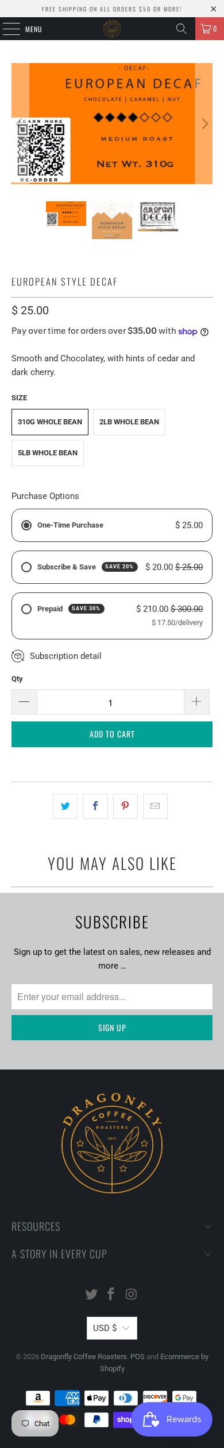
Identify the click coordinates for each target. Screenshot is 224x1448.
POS (137, 1356)
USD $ (105, 1328)
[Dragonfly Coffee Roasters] (112, 28)
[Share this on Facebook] (95, 806)
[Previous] (20, 123)
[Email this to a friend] (155, 806)
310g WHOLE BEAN (50, 421)
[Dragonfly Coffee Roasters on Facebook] (111, 1295)
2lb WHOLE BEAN (129, 421)
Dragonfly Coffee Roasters (84, 1356)
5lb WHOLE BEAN (48, 452)
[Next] (204, 123)
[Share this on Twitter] (65, 806)
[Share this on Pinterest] (125, 806)
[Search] (181, 28)
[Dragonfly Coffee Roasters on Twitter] (91, 1295)
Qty (17, 678)
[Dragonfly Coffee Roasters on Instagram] (131, 1295)
